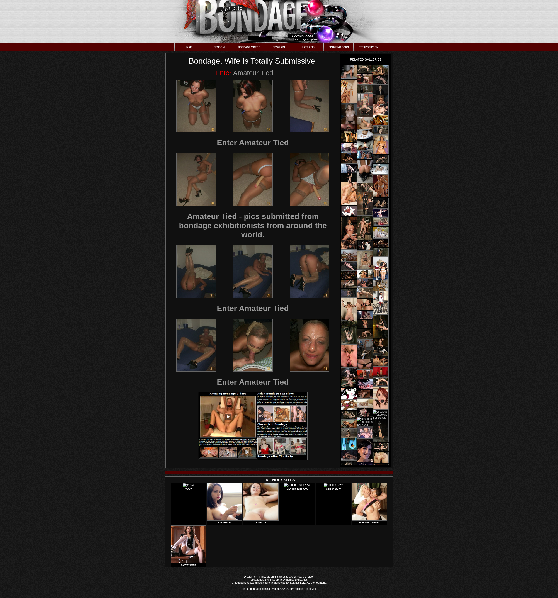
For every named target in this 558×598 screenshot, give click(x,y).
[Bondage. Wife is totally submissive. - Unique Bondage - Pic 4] (196, 179)
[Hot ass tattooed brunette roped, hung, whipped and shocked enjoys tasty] (381, 326)
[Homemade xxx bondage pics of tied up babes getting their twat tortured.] (381, 109)
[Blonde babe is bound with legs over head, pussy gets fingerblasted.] (381, 381)
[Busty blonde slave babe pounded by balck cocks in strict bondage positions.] (349, 382)
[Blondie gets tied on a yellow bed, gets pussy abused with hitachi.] (349, 128)
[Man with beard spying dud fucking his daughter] (349, 394)
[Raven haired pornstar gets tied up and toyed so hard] (349, 168)
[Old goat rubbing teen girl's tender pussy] (349, 211)
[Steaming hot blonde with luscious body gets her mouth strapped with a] (365, 105)
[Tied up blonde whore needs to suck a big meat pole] (349, 415)
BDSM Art (279, 47)
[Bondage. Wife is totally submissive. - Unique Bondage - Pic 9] (309, 271)
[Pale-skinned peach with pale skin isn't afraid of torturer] (381, 457)
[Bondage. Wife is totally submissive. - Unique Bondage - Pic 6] (309, 179)
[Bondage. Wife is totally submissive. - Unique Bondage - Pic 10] (196, 345)
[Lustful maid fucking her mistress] (349, 444)
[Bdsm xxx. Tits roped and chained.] (381, 144)
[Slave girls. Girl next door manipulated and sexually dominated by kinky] (381, 185)
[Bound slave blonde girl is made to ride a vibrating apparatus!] (349, 293)
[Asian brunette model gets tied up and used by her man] (381, 342)
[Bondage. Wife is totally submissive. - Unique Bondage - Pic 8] (253, 271)
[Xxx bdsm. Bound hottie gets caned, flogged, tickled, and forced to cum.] (349, 332)
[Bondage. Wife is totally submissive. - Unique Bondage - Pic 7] (196, 271)
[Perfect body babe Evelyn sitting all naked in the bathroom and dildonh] (381, 169)
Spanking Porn (339, 47)
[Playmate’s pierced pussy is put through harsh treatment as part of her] (365, 334)
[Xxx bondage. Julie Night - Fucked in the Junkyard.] (365, 283)
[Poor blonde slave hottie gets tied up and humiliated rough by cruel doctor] (365, 88)
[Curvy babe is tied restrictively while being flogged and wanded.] (365, 324)
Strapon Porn (368, 47)
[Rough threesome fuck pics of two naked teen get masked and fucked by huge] (381, 120)
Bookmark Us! (302, 35)
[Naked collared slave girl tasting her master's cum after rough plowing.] (365, 304)
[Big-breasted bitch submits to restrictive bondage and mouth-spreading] (381, 203)
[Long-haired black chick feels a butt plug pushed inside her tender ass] (349, 455)
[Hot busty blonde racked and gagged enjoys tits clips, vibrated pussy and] (349, 228)
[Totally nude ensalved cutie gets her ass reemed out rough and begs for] (365, 344)
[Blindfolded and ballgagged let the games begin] (349, 113)
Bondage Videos (249, 47)
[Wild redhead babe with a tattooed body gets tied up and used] (349, 265)
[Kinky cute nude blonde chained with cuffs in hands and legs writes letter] (365, 403)
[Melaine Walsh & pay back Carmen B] (381, 268)
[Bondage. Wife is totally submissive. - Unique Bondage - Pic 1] (196, 106)
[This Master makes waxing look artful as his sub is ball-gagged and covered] (381, 89)
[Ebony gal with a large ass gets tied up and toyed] (381, 242)
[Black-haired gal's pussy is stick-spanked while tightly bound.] (349, 177)
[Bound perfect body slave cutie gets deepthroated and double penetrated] (349, 274)
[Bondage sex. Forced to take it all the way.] (365, 260)
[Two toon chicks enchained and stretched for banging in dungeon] (365, 432)
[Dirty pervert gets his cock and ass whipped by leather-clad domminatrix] (349, 137)
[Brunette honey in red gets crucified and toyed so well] (381, 212)
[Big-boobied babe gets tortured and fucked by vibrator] (381, 372)
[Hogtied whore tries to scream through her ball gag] (381, 221)
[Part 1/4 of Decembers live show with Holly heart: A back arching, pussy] (381, 99)
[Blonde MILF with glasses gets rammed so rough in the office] (365, 293)
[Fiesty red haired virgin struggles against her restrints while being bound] (381, 398)
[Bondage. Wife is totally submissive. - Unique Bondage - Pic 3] (309, 106)
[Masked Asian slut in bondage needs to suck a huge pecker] (349, 433)
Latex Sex (308, 47)
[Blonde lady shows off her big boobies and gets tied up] (381, 130)
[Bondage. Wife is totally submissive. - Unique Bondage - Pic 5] (253, 179)
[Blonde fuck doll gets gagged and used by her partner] (365, 412)
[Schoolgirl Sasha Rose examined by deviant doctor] (381, 302)
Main (189, 47)
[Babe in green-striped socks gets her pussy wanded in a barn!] (381, 351)
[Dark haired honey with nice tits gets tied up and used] (381, 252)
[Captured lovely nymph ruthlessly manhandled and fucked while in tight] (349, 193)
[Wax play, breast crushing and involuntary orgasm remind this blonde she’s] (365, 364)
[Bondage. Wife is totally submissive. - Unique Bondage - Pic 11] (253, 345)
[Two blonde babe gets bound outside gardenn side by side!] (365, 274)
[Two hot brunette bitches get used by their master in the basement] (365, 187)
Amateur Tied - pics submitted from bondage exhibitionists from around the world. (253, 225)
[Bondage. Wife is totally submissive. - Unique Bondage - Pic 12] (309, 345)
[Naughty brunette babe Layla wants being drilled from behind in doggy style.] (365, 134)
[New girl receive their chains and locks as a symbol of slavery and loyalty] (365, 315)
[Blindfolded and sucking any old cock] (349, 255)
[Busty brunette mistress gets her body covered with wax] (365, 384)
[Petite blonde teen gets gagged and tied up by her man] (365, 354)
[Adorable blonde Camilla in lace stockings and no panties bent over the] (365, 123)
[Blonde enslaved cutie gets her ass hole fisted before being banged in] (365, 154)
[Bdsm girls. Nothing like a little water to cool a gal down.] (381, 70)
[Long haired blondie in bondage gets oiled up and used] (365, 69)
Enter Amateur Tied (253, 142)
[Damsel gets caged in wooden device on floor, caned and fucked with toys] (365, 245)
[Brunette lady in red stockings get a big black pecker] (365, 374)
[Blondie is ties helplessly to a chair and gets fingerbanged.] (381, 447)
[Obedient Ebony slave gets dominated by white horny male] (365, 228)
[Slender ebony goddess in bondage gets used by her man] (381, 159)
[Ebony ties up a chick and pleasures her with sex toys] (365, 145)
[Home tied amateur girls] (349, 72)
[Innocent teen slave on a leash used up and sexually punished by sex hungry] (349, 91)
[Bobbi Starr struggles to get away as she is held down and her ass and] (365, 394)
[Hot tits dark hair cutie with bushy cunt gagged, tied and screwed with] (381, 430)
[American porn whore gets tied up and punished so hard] (349, 372)
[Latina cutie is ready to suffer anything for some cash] (349, 148)
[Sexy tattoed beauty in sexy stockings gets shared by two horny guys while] (349, 424)
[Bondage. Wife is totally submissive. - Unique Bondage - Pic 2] (253, 106)
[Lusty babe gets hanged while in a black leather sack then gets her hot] (365, 204)
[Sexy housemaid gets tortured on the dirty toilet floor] (365, 171)
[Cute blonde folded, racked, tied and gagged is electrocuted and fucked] (365, 79)
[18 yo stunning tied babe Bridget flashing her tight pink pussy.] (381, 285)
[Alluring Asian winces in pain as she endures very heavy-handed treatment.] (349, 244)
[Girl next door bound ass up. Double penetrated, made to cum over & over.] (349, 158)
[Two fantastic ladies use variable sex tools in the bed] (349, 405)
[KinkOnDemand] (381, 361)
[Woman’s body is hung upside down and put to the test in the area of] (365, 450)
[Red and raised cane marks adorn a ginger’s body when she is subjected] (381, 79)
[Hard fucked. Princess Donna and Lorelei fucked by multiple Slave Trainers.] (349, 356)
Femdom (219, 47)
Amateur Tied (244, 73)
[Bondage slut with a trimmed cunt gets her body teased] (349, 309)
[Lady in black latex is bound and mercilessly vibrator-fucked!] (349, 284)
